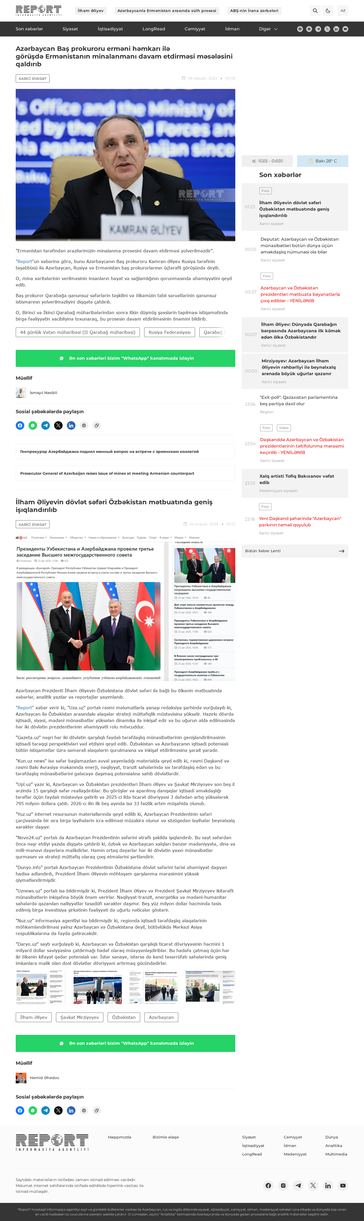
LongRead (252, 1154)
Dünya (331, 1137)
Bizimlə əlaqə (166, 1137)
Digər (265, 28)
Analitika (333, 1145)
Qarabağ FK (216, 332)
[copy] (96, 425)
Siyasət (249, 1137)
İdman (290, 1145)
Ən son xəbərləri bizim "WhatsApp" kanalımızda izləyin (131, 358)
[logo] (39, 10)
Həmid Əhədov (44, 1077)
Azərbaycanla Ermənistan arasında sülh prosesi (167, 10)
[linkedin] (336, 29)
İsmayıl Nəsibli (43, 392)
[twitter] (327, 29)
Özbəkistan (124, 1017)
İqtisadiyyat (253, 1145)
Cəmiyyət (293, 1137)
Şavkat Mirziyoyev (79, 1017)
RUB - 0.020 (271, 160)
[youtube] (345, 29)
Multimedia (336, 1154)
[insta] (309, 29)
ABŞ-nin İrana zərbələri (254, 10)
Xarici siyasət (33, 78)
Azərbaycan (161, 1017)
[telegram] (318, 29)
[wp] (33, 425)
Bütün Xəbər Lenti (263, 550)
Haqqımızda (119, 1137)
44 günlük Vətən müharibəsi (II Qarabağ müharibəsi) (77, 332)
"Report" (25, 261)
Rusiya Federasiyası (170, 332)
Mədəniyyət (295, 1154)
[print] (84, 425)
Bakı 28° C (326, 160)
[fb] (300, 29)
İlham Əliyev (91, 10)
